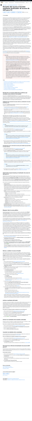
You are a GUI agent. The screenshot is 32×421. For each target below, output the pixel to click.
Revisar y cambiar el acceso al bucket (21, 169)
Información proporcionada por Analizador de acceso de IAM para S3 (13, 82)
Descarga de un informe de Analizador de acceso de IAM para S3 (13, 89)
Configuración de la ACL (20, 273)
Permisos (18, 285)
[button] (5, 15)
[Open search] (30, 2)
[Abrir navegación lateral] (1, 5)
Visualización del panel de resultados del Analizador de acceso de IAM (19, 121)
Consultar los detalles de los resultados (9, 88)
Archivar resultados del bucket (8, 86)
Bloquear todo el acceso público (25, 168)
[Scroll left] (4, 2)
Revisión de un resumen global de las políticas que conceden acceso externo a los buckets (17, 81)
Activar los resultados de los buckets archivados (11, 87)
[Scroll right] (28, 2)
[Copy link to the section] (2, 92)
